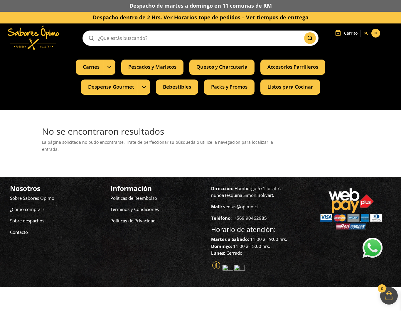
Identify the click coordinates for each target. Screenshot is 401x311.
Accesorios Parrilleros (292, 66)
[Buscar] (310, 38)
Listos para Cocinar (290, 86)
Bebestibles (177, 86)
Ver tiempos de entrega (277, 17)
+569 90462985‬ (250, 218)
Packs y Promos (229, 86)
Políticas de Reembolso (133, 198)
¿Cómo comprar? (27, 209)
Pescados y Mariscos (152, 66)
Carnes (91, 66)
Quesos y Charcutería (221, 66)
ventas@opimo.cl (240, 206)
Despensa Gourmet (111, 86)
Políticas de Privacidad (133, 221)
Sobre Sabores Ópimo (32, 198)
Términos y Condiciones (134, 209)
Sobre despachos (27, 221)
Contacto (19, 232)
